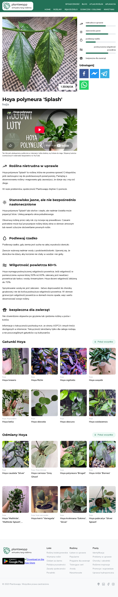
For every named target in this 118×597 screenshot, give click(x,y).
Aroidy (73, 568)
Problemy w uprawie (102, 556)
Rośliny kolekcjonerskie (57, 552)
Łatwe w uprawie (78, 552)
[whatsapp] (84, 85)
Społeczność (72, 4)
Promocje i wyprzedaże (103, 568)
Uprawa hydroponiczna (103, 572)
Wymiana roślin (54, 556)
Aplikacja (110, 4)
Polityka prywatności (56, 564)
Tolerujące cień (76, 564)
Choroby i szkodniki (101, 560)
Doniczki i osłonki (90, 9)
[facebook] (84, 74)
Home (48, 9)
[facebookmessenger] (94, 74)
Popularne (74, 556)
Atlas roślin (96, 4)
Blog (84, 4)
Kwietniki (109, 9)
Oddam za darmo (54, 560)
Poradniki (51, 572)
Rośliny (57, 9)
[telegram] (104, 74)
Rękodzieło (71, 9)
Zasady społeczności (56, 568)
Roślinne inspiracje (101, 564)
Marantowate (76, 572)
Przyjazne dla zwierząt (80, 560)
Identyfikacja (98, 552)
